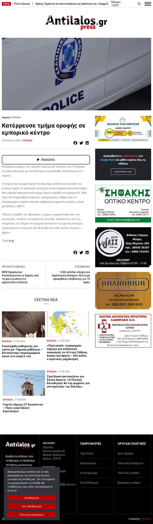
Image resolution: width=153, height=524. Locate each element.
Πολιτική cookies (128, 473)
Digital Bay (145, 519)
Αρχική (6, 117)
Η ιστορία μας (89, 473)
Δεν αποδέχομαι (32, 506)
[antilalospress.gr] (76, 22)
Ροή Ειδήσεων (89, 482)
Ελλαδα (27, 140)
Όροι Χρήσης (126, 453)
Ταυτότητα (86, 453)
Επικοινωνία (88, 463)
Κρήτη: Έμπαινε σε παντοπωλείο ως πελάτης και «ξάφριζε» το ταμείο (73, 3)
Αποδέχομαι (32, 497)
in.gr (11, 240)
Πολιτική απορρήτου (130, 463)
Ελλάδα (16, 117)
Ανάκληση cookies (129, 482)
